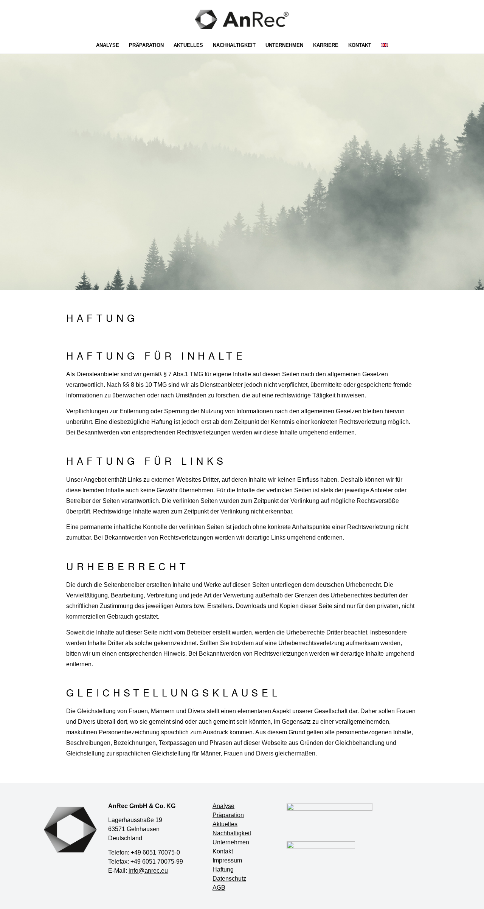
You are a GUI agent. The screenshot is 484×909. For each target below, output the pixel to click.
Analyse (223, 806)
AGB (219, 887)
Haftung (223, 869)
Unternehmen (231, 842)
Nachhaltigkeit (232, 833)
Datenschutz (229, 878)
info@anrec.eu (148, 870)
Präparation (228, 815)
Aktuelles (225, 824)
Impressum (227, 860)
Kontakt (223, 851)
